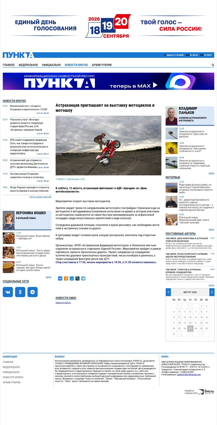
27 (190, 328)
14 (196, 317)
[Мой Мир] (72, 278)
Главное (9, 65)
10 (174, 317)
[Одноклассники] (66, 278)
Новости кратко (76, 65)
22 (201, 323)
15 (201, 317)
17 (174, 323)
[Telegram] (83, 278)
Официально (51, 65)
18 (179, 323)
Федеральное (28, 65)
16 (207, 317)
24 (174, 328)
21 (196, 323)
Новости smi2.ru (63, 302)
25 (179, 328)
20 (190, 323)
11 (179, 317)
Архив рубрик (102, 65)
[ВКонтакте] (60, 278)
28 (196, 328)
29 (201, 328)
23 (207, 323)
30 (207, 328)
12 (185, 317)
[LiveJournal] (77, 278)
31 (174, 334)
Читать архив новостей (40, 197)
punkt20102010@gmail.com (189, 374)
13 (190, 317)
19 (185, 323)
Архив (48, 277)
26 (185, 328)
